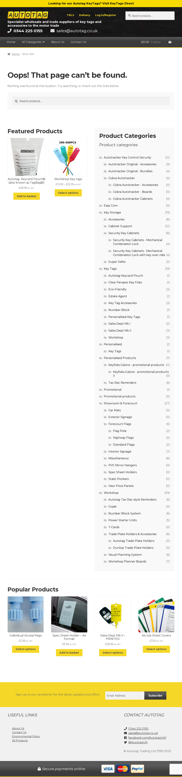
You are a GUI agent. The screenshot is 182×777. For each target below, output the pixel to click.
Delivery (84, 15)
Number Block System (124, 513)
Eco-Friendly (117, 289)
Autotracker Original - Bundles (130, 171)
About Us (57, 42)
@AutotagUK (138, 742)
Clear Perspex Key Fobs (125, 282)
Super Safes (116, 261)
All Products (20, 740)
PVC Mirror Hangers (122, 465)
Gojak (112, 506)
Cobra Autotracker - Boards (132, 192)
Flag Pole (120, 431)
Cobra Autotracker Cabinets (132, 198)
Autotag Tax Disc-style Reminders (132, 499)
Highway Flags (123, 437)
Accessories (116, 219)
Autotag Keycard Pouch (125, 275)
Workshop (115, 337)
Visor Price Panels (120, 486)
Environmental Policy (26, 736)
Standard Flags (124, 444)
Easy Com (110, 205)
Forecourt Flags (119, 424)
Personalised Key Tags (124, 317)
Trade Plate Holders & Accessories (132, 534)
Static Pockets (118, 479)
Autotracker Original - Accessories (132, 164)
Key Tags (110, 268)
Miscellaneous (118, 458)
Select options (68, 192)
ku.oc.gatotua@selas (77, 30)
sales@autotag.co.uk (143, 733)
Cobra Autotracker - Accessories (135, 185)
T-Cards (113, 527)
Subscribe (155, 695)
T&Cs (70, 15)
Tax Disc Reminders (122, 382)
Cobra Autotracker (121, 178)
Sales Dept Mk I (119, 323)
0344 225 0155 (138, 728)
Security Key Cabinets (123, 233)
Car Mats (114, 410)
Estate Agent (117, 296)
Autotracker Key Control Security (127, 157)
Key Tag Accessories (122, 303)
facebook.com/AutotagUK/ (147, 737)
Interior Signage (119, 451)
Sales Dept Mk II (119, 330)
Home (11, 42)
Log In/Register (105, 15)
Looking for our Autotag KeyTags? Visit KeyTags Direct (91, 3)
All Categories (31, 42)
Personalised (113, 344)
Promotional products (119, 396)
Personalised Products (120, 358)
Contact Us (78, 42)
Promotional (113, 389)
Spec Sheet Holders (122, 472)
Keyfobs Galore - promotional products (136, 365)
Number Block (119, 310)
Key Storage (112, 212)
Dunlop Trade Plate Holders (133, 547)
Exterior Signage (120, 417)
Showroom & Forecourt (120, 403)
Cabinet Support (120, 226)
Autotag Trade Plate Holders (133, 541)
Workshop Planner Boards (127, 561)
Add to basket (26, 196)
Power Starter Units (122, 520)
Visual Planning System (125, 554)
